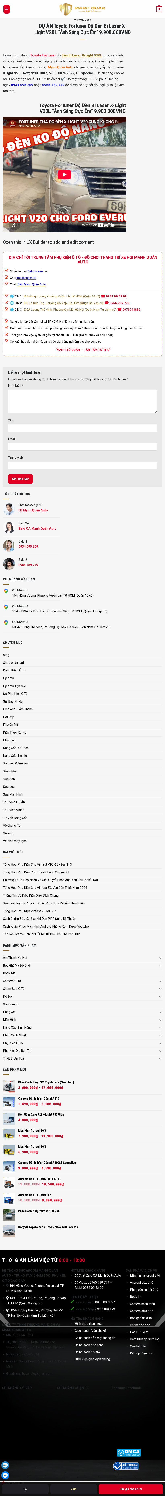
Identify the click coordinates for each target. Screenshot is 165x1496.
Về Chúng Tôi (12, 825)
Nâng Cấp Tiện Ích (15, 756)
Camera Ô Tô (12, 981)
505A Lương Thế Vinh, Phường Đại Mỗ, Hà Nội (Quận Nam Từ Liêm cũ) (69, 309)
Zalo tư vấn (35, 271)
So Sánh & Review (16, 763)
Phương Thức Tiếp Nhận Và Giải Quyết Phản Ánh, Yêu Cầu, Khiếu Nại (50, 880)
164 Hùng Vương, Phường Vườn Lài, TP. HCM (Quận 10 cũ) (61, 296)
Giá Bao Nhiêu (13, 701)
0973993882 (131, 309)
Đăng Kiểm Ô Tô (14, 670)
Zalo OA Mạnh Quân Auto (103, 1275)
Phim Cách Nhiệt (14, 1035)
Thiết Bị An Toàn (14, 1058)
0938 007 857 (105, 1302)
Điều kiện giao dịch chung (92, 1359)
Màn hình (9, 740)
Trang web (15, 457)
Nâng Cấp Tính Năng (17, 1027)
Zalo (73, 1489)
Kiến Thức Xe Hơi (15, 732)
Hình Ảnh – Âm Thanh (18, 709)
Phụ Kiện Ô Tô (13, 1043)
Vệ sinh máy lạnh (15, 841)
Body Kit (9, 973)
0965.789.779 (53, 85)
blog (6, 655)
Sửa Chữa (10, 771)
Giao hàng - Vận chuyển (91, 1331)
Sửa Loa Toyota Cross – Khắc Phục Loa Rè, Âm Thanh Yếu (44, 903)
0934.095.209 (22, 85)
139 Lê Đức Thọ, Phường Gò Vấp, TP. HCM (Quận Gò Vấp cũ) (63, 303)
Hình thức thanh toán (89, 1324)
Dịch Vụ (8, 678)
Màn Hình (9, 1020)
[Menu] (6, 9)
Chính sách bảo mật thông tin (95, 1338)
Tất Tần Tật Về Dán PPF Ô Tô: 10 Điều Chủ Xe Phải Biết (41, 934)
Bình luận (15, 385)
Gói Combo (11, 1004)
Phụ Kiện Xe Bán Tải (17, 1051)
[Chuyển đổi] (160, 957)
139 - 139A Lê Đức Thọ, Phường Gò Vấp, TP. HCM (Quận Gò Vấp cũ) (59, 611)
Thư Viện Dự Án (14, 802)
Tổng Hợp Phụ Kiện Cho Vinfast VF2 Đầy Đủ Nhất (37, 864)
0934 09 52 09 (116, 296)
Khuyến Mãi (11, 725)
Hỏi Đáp (8, 717)
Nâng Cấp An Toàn (16, 748)
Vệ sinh (8, 833)
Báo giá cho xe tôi (131, 1489)
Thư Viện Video (82, 20)
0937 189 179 (105, 1309)
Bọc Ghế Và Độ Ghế (16, 965)
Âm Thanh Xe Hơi (15, 958)
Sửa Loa (9, 787)
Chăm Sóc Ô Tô (14, 989)
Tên (10, 420)
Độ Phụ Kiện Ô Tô (15, 694)
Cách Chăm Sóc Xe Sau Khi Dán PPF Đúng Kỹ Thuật (39, 919)
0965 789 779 (119, 303)
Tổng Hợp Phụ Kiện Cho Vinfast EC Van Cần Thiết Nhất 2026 (45, 888)
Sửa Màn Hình (13, 794)
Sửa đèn (9, 779)
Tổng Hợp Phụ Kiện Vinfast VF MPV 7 (29, 911)
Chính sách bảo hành (89, 1345)
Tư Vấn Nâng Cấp (15, 818)
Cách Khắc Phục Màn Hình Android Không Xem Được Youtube (46, 926)
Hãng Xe (9, 1012)
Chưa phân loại (13, 663)
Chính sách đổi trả (87, 1352)
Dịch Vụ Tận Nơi (14, 686)
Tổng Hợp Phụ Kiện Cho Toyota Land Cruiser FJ (36, 872)
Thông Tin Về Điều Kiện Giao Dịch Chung (31, 895)
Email (12, 439)
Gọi (25, 1489)
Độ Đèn (8, 996)
